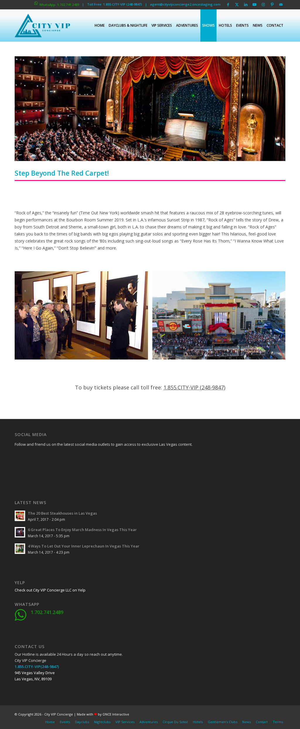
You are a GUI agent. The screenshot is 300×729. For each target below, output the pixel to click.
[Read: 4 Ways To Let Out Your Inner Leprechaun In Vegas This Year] (20, 548)
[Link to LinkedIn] (245, 4)
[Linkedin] (63, 457)
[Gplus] (48, 457)
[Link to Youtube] (254, 4)
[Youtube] (19, 472)
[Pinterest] (48, 472)
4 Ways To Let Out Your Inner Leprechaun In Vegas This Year (83, 546)
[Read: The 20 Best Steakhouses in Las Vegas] (20, 516)
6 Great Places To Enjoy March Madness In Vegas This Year (82, 529)
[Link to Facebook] (228, 4)
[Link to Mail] (281, 4)
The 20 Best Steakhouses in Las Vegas (62, 513)
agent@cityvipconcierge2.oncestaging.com (185, 4)
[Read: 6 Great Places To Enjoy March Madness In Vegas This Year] (20, 532)
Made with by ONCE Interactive (103, 714)
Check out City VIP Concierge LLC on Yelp (50, 590)
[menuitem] (99, 25)
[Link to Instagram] (263, 4)
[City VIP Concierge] (42, 25)
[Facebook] (19, 457)
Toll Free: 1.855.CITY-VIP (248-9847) (114, 4)
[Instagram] (33, 472)
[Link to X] (237, 4)
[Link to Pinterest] (272, 4)
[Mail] (63, 472)
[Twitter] (33, 457)
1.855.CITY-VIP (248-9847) (194, 387)
